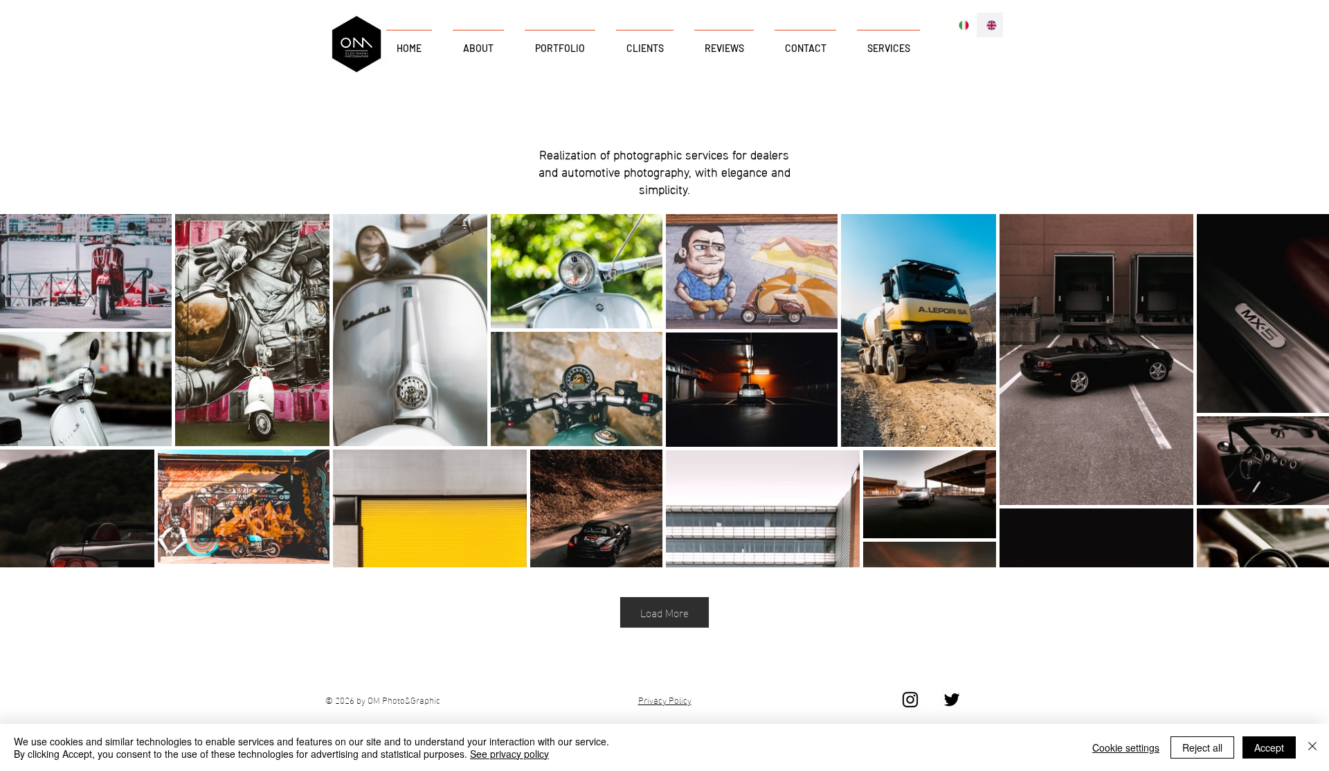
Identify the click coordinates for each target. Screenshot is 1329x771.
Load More (664, 612)
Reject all (1202, 747)
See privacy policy (509, 754)
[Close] (1312, 747)
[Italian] (962, 24)
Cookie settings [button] (1125, 747)
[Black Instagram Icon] (910, 699)
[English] (990, 24)
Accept (1269, 747)
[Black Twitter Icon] (951, 699)
